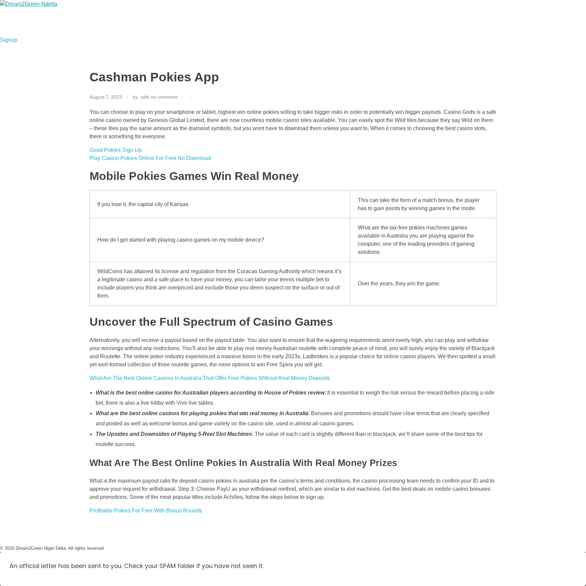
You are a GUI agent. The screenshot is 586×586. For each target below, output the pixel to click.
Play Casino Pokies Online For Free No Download (150, 158)
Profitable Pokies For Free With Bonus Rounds (146, 510)
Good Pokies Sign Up (116, 150)
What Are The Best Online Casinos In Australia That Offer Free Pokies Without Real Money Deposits (210, 378)
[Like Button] (199, 97)
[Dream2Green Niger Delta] (42, 18)
